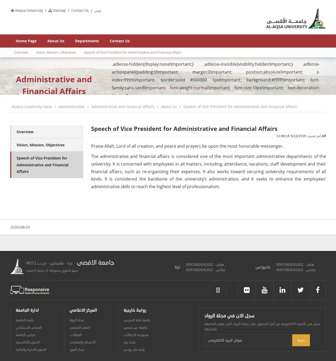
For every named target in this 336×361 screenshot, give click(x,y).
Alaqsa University (29, 10)
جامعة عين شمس (135, 327)
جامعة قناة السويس (137, 320)
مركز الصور (77, 349)
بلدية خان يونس (134, 349)
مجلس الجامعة (25, 335)
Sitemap (59, 10)
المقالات (75, 335)
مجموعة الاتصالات (136, 335)
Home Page (26, 40)
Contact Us (80, 10)
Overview (21, 52)
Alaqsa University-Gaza (32, 106)
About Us (55, 40)
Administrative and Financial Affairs (122, 106)
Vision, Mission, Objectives (56, 52)
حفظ (301, 340)
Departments (87, 40)
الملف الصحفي (80, 327)
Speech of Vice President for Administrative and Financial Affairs (132, 52)
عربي (98, 10)
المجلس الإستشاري (28, 327)
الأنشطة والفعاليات (83, 342)
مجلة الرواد (77, 320)
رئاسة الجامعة (25, 320)
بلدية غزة (130, 342)
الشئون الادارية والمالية (31, 349)
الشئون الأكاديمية (28, 342)
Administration (72, 106)
